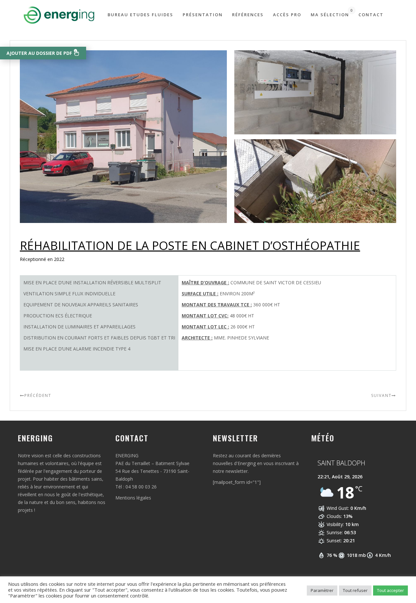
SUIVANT (381, 395)
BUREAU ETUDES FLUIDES (140, 15)
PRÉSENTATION (203, 15)
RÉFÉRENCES (248, 15)
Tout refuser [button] (355, 590)
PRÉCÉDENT (37, 395)
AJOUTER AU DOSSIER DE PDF (39, 53)
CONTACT (371, 15)
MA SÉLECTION (330, 13)
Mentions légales (133, 498)
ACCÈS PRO (287, 15)
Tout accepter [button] (390, 590)
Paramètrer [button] (322, 590)
